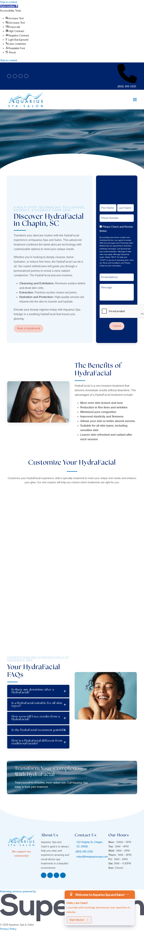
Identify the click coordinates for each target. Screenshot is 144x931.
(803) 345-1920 (126, 86)
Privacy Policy (8, 928)
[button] (9, 6)
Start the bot (77, 919)
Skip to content (8, 2)
